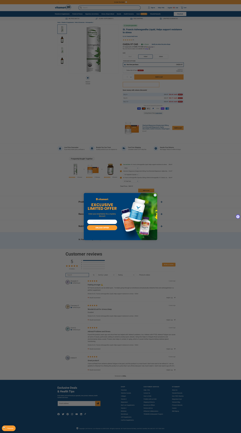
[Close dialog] (155, 195)
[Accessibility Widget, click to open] (238, 216)
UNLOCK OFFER (102, 228)
